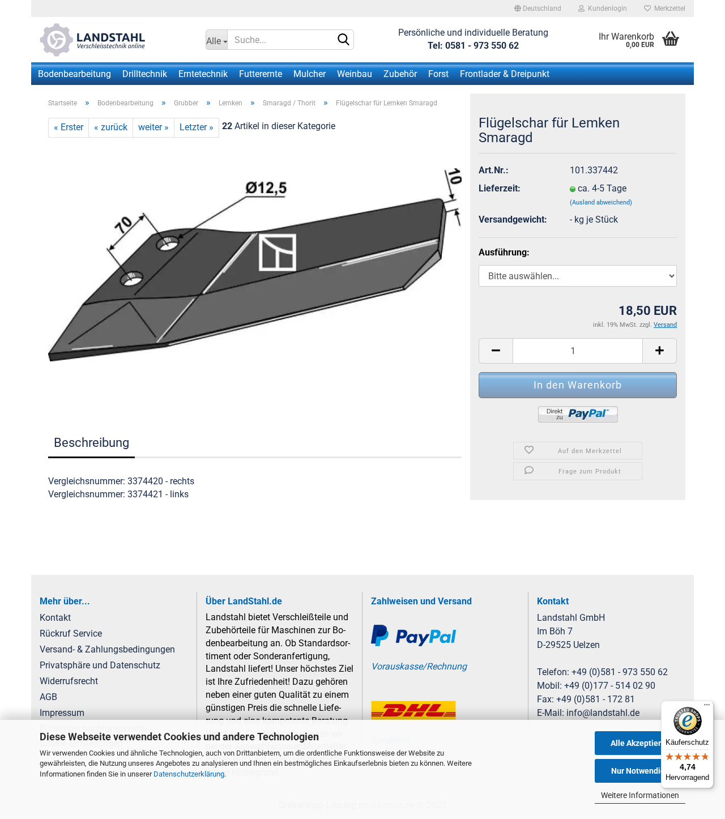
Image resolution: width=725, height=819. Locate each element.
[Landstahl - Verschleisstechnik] (114, 39)
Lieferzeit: (500, 188)
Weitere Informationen (640, 795)
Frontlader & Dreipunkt (504, 74)
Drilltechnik (144, 74)
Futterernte (260, 74)
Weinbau (354, 74)
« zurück (110, 127)
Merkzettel (668, 8)
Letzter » (197, 127)
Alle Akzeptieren (640, 743)
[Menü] (707, 707)
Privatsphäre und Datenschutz (100, 665)
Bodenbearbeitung (74, 74)
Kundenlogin (606, 8)
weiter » (153, 127)
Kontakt (55, 617)
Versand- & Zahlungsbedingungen (107, 649)
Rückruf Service (71, 633)
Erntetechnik (203, 74)
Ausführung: (504, 252)
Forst (438, 74)
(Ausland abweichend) (601, 202)
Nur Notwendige (640, 770)
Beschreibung (91, 443)
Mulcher (309, 74)
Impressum (62, 712)
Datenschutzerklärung (188, 774)
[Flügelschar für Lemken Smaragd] (255, 264)
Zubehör (400, 74)
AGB (48, 697)
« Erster (68, 127)
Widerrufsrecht (69, 681)
